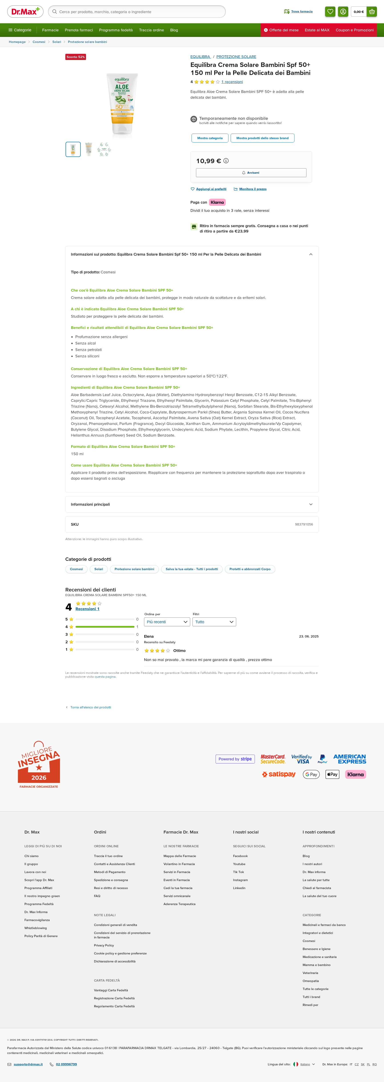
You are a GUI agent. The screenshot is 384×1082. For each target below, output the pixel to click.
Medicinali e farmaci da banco (324, 925)
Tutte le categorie (315, 989)
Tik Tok (238, 872)
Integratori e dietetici (318, 933)
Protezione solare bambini (134, 569)
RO (374, 1064)
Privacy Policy (104, 945)
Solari (98, 569)
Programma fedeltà (116, 30)
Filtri (196, 614)
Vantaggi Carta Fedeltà (111, 990)
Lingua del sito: (279, 1064)
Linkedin (239, 888)
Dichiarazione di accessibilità (115, 961)
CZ (357, 1064)
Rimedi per (310, 1005)
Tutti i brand (311, 997)
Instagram (240, 880)
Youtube (239, 864)
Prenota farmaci (79, 30)
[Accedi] (343, 11)
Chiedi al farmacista (317, 888)
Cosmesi (76, 569)
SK (363, 1064)
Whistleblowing (35, 928)
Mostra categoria (210, 138)
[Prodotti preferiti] (330, 11)
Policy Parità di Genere (41, 936)
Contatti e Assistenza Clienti (114, 864)
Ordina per (152, 614)
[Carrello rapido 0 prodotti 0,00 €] (372, 11)
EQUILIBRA (200, 56)
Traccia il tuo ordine (108, 856)
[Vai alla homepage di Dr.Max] (25, 11)
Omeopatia (311, 981)
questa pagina (105, 676)
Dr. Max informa (314, 872)
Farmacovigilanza (37, 920)
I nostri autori (312, 864)
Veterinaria (310, 973)
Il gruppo (31, 864)
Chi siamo (31, 856)
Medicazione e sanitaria (320, 957)
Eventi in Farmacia (177, 880)
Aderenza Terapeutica (180, 904)
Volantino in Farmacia (179, 864)
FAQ (97, 896)
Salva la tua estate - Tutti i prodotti (192, 569)
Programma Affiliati (38, 888)
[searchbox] (137, 11)
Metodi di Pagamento (110, 872)
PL (368, 1064)
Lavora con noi (35, 872)
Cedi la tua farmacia (178, 888)
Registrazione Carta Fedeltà (114, 998)
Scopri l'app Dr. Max (39, 880)
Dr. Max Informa (36, 912)
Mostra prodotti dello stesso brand (262, 138)
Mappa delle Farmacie (180, 856)
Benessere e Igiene (316, 949)
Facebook (240, 856)
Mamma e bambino (317, 965)
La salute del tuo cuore (319, 896)
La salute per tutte (316, 880)
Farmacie (50, 30)
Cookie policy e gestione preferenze (120, 953)
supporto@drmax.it (28, 1064)
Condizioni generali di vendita (115, 925)
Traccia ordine (151, 30)
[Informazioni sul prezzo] (226, 160)
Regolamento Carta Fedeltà (114, 1006)
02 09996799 (66, 1064)
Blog (174, 30)
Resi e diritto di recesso (111, 888)
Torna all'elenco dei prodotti (90, 707)
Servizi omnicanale (177, 896)
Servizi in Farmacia (177, 872)
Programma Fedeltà (39, 904)
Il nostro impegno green (42, 896)
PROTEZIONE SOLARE (236, 56)
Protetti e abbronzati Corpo (250, 569)
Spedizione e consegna (111, 880)
